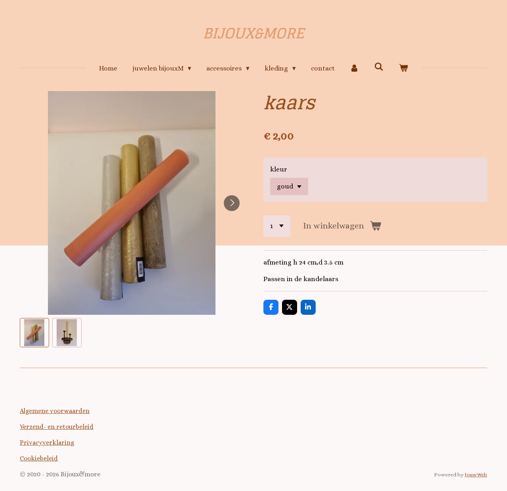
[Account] (354, 68)
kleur (278, 169)
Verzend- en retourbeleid (56, 426)
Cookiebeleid (39, 458)
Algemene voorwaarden (55, 411)
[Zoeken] (379, 67)
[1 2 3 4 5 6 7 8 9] (276, 225)
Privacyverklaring (47, 442)
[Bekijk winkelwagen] (403, 68)
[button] (34, 332)
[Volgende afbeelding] (232, 203)
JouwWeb (476, 475)
